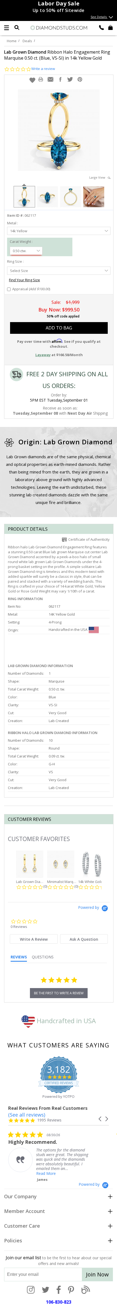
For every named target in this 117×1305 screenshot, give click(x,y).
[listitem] (49, 1156)
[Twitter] (45, 1290)
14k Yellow (18, 230)
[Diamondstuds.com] (58, 28)
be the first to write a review (59, 993)
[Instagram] (31, 1290)
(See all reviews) (26, 1114)
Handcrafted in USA (65, 1020)
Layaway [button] (43, 354)
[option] (24, 196)
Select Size (19, 270)
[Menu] (6, 28)
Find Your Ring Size (24, 279)
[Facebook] (59, 1290)
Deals (27, 40)
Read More (46, 1173)
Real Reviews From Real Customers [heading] (48, 1108)
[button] (32, 80)
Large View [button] (98, 177)
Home (12, 40)
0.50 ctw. (19, 250)
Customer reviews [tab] (29, 819)
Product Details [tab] (28, 529)
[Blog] (85, 1290)
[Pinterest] (71, 1290)
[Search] (17, 27)
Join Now (97, 1274)
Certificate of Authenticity (88, 539)
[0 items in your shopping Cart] (110, 27)
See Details (99, 17)
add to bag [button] (59, 328)
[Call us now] (101, 27)
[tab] (34, 939)
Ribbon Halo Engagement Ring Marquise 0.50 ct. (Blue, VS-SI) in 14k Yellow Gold (57, 55)
